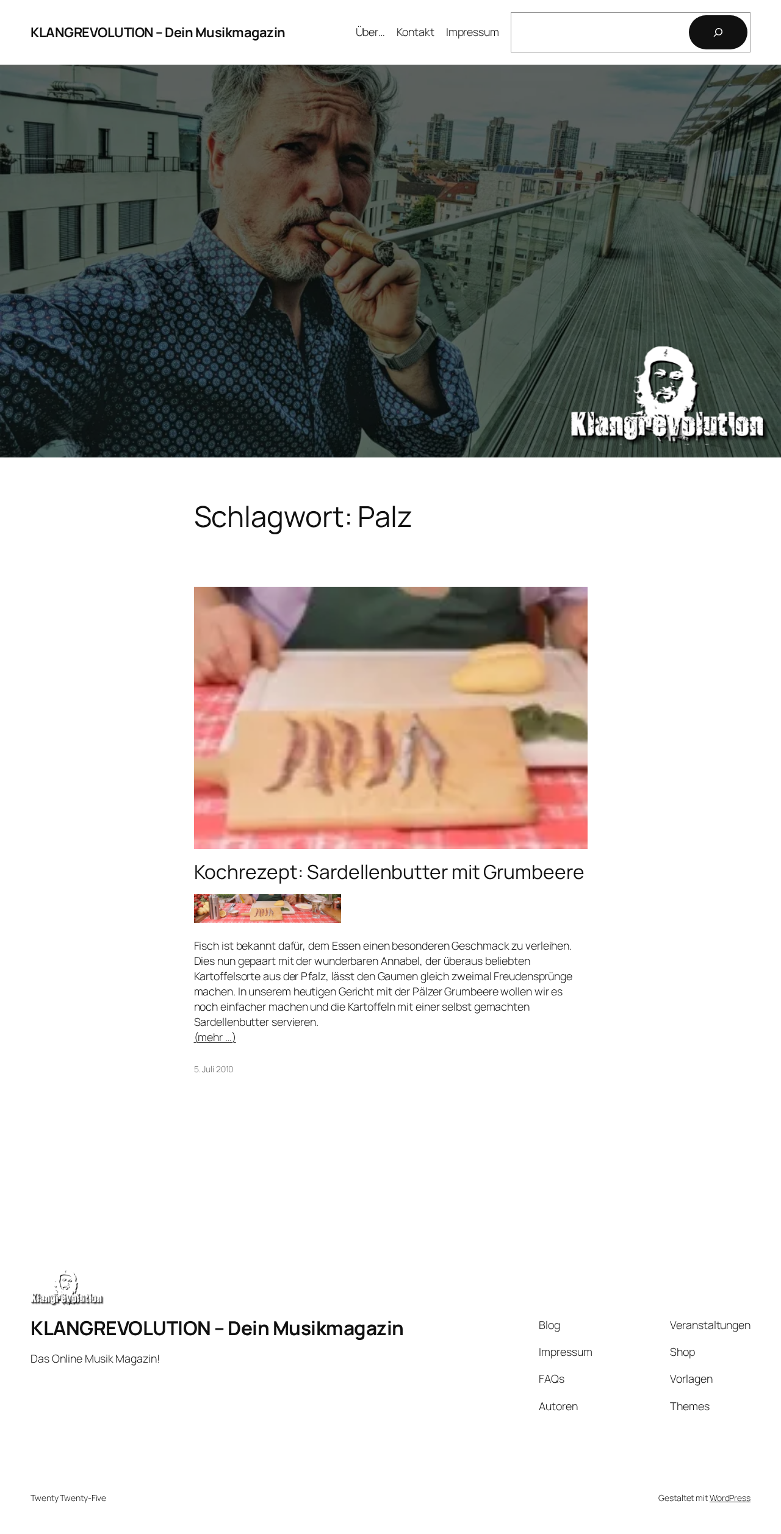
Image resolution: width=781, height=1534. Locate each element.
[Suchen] (718, 32)
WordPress (730, 1498)
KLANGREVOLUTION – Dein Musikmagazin (158, 32)
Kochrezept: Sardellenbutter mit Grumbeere (389, 872)
